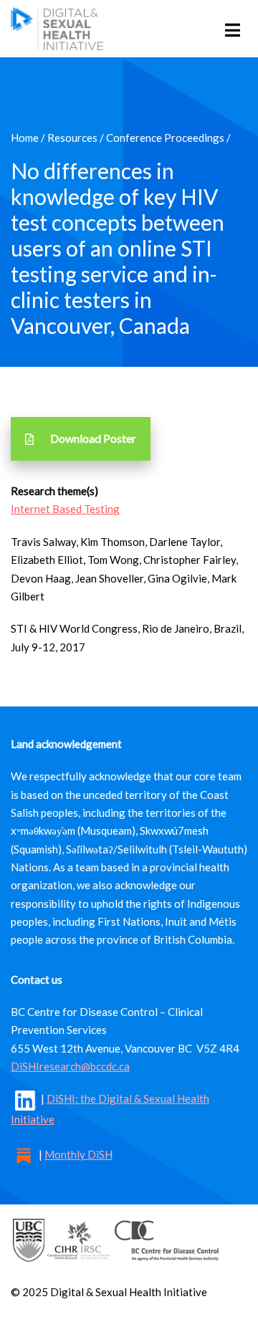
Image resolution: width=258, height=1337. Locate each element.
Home (25, 137)
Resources (72, 137)
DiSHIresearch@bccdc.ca (70, 1066)
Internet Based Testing (65, 508)
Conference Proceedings (165, 137)
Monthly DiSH (78, 1154)
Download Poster (93, 438)
